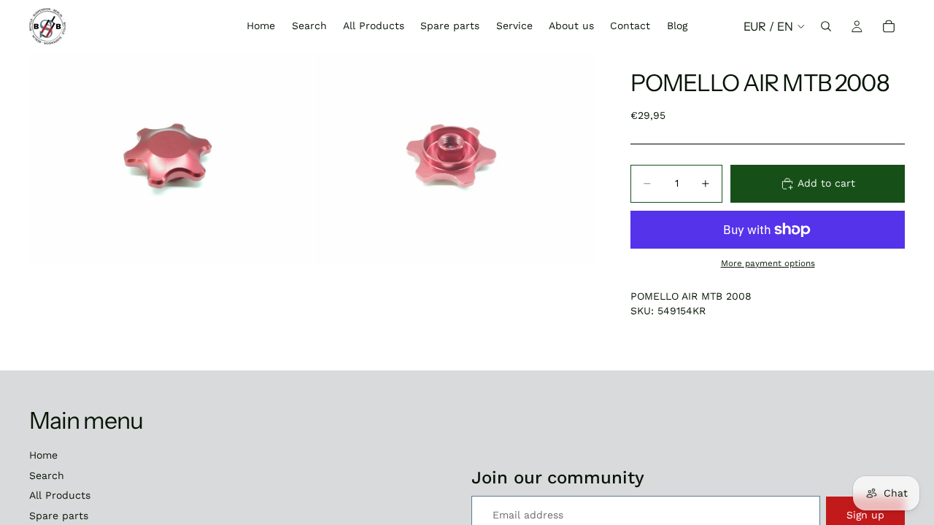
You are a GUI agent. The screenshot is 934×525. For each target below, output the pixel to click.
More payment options (768, 263)
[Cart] (889, 26)
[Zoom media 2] (454, 158)
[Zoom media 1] (170, 158)
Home (43, 455)
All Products (59, 495)
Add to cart (826, 183)
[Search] (826, 26)
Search (46, 475)
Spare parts (58, 515)
